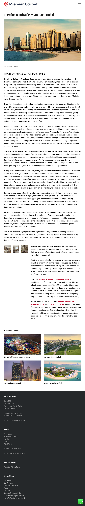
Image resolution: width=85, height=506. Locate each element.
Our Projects (8, 483)
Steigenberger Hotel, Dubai (15, 383)
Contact (7, 490)
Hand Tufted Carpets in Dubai (14, 498)
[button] (79, 4)
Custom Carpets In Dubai (12, 493)
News (6, 488)
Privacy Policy (16, 467)
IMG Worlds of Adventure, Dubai (17, 357)
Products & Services (11, 486)
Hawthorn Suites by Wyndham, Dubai (54, 279)
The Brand (8, 480)
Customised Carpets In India (14, 496)
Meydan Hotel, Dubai (52, 357)
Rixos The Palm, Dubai (53, 383)
